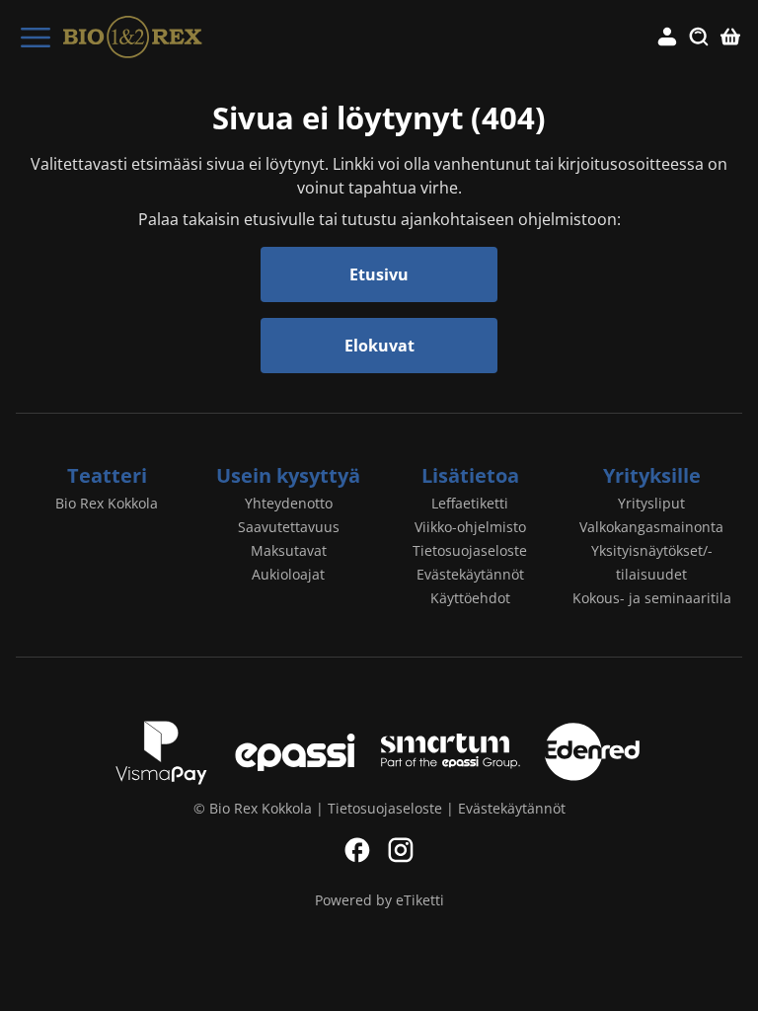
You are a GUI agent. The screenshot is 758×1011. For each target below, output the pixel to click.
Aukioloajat (288, 574)
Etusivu (379, 274)
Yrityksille (652, 475)
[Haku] (699, 37)
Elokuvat (379, 345)
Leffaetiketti (469, 503)
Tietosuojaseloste (470, 550)
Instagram (401, 850)
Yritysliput (651, 503)
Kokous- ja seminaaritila (651, 597)
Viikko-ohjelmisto (470, 526)
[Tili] (667, 37)
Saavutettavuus (289, 526)
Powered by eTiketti (379, 900)
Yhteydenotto (289, 503)
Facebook (357, 850)
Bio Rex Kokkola (106, 503)
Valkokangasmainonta (651, 526)
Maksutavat (289, 550)
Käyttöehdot (470, 597)
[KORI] (730, 37)
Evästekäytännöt (470, 574)
